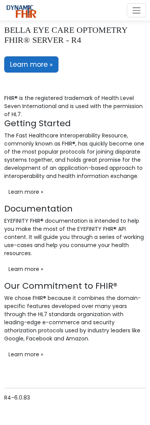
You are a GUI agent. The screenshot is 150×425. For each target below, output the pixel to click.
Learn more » (31, 64)
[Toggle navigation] (136, 10)
